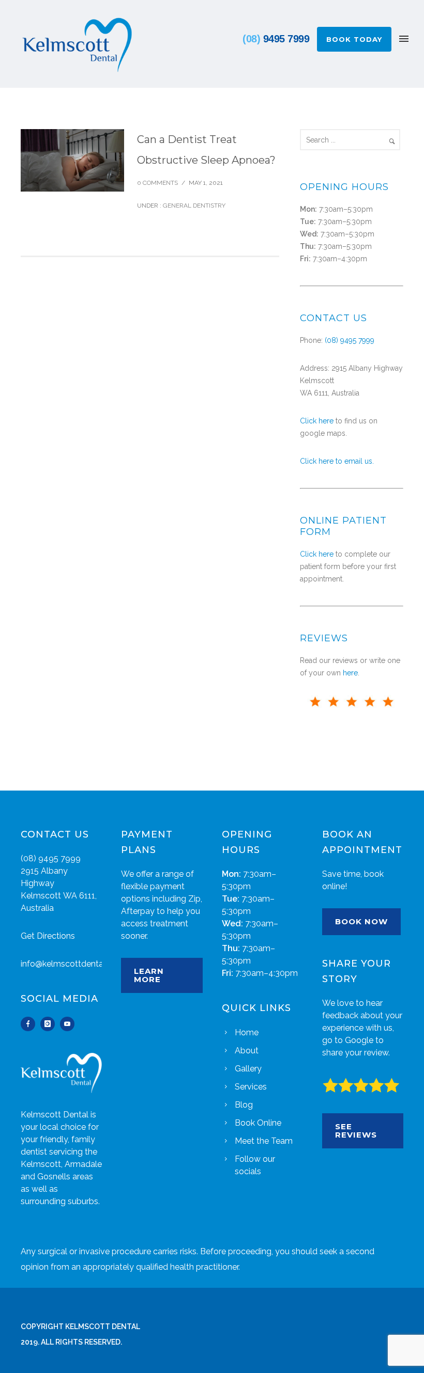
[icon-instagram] (50, 1024)
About (247, 1050)
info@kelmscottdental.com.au (78, 964)
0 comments (157, 182)
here (350, 673)
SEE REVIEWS (356, 1131)
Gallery (248, 1069)
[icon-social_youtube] (67, 1024)
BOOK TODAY (354, 39)
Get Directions (48, 936)
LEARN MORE (149, 975)
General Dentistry (193, 205)
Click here (317, 421)
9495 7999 (276, 38)
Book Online (258, 1123)
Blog (244, 1105)
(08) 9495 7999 (349, 340)
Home (247, 1032)
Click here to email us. (337, 461)
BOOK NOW (361, 921)
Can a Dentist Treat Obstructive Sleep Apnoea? (206, 149)
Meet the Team (264, 1141)
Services (251, 1087)
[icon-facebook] (30, 1024)
